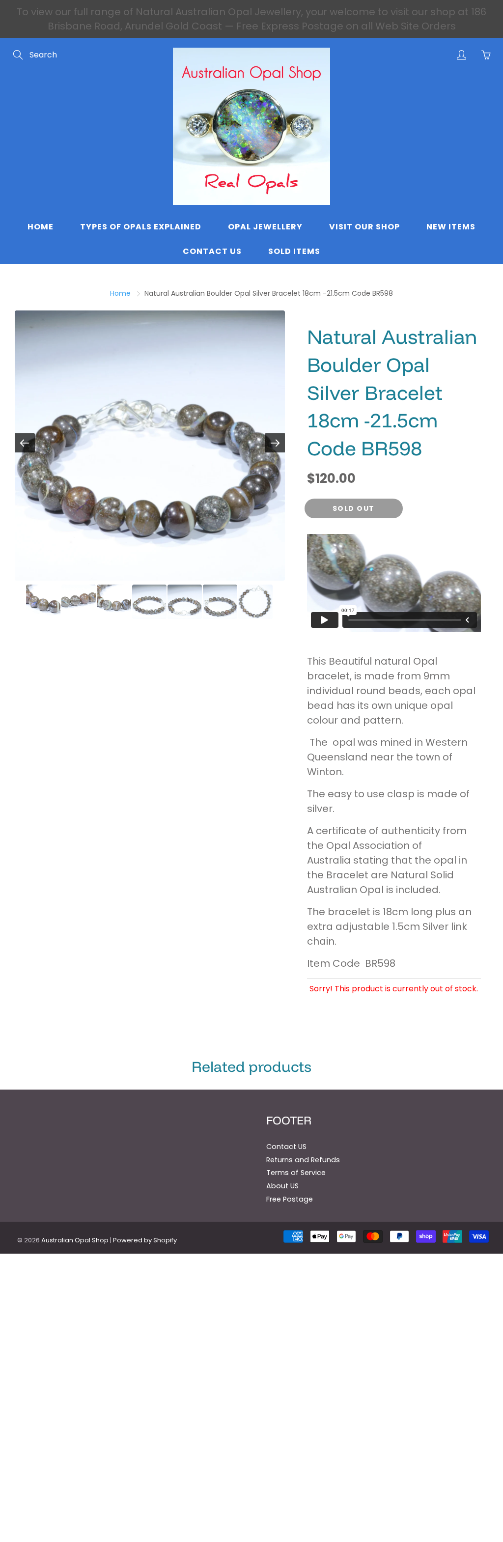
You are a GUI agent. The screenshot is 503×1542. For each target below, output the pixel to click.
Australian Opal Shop (75, 1240)
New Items (450, 226)
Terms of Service (296, 1173)
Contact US (286, 1146)
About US (282, 1186)
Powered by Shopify (145, 1240)
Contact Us (212, 251)
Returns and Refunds (303, 1160)
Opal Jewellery (265, 226)
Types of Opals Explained (140, 226)
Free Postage (289, 1199)
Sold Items (294, 251)
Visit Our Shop (364, 226)
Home (41, 226)
